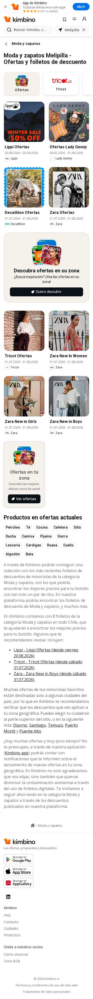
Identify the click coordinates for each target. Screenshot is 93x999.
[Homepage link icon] (33, 825)
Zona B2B (12, 961)
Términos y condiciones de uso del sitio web (46, 985)
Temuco (55, 725)
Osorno (20, 725)
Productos (12, 935)
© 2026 (46, 979)
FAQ (7, 915)
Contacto (11, 922)
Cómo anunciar (16, 954)
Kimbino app (17, 753)
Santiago (37, 725)
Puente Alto (30, 731)
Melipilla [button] (72, 29)
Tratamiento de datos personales (46, 992)
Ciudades (11, 928)
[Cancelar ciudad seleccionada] (83, 29)
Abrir (81, 6)
